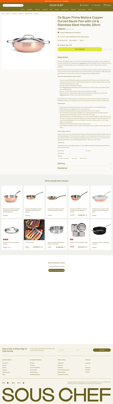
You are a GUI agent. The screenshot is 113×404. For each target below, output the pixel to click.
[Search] (21, 5)
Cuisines (57, 9)
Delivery (4, 365)
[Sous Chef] (56, 5)
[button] (73, 40)
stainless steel (82, 63)
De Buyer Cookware (64, 158)
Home (3, 13)
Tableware (45, 9)
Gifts (51, 9)
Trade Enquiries (6, 372)
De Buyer (36, 13)
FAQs (3, 374)
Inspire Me (73, 9)
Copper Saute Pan (28, 13)
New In (23, 9)
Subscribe (102, 350)
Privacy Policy (33, 369)
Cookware (37, 9)
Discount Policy (34, 372)
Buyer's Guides (82, 9)
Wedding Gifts (83, 158)
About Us (32, 365)
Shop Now (65, 1)
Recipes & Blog (61, 372)
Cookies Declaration (35, 374)
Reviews (32, 363)
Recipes (90, 9)
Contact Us (5, 363)
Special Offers (64, 9)
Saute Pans (21, 13)
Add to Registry (62, 40)
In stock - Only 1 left (66, 45)
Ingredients (30, 9)
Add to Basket (12, 214)
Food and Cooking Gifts (63, 369)
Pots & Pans (14, 13)
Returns (4, 367)
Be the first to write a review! (56, 270)
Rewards (4, 369)
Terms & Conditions (35, 367)
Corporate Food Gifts (63, 374)
